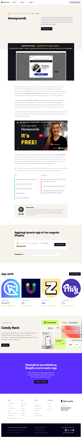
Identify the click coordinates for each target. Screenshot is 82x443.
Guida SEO (36, 410)
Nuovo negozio (11, 403)
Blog (35, 403)
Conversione (63, 253)
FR (64, 407)
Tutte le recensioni (74, 274)
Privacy (9, 432)
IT (64, 409)
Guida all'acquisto (38, 408)
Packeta (23, 413)
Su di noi (49, 403)
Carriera (49, 405)
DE (67, 407)
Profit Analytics (11, 408)
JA (62, 409)
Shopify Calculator (38, 415)
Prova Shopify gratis (75, 2)
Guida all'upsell (37, 413)
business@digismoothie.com (68, 427)
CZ (67, 409)
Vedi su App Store (46, 28)
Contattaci (50, 408)
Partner (49, 410)
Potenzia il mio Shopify (41, 381)
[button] (15, 2)
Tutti (22, 418)
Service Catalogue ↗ (12, 418)
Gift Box (23, 405)
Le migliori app (37, 405)
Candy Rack (23, 403)
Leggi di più (5, 345)
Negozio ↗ (10, 405)
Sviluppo (9, 410)
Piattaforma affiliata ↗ (12, 413)
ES (69, 407)
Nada (22, 408)
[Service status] (69, 433)
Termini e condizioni (16, 432)
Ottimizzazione (11, 415)
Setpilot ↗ (23, 415)
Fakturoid (23, 410)
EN (62, 407)
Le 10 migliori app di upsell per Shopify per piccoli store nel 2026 (42, 254)
